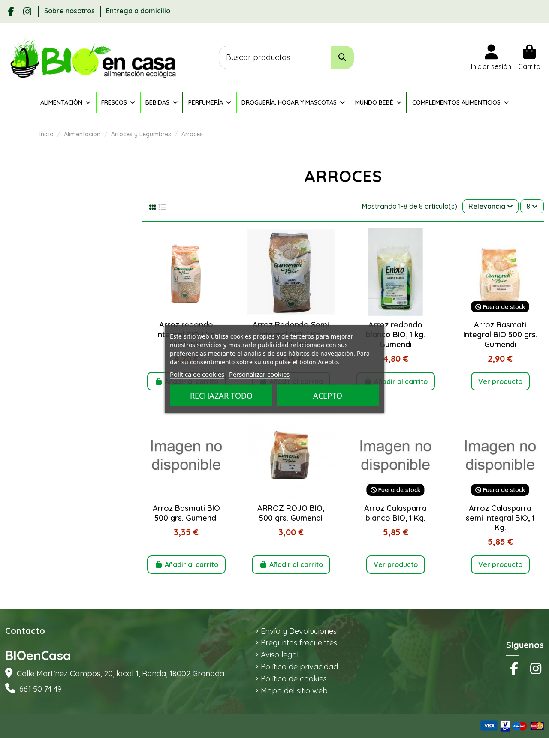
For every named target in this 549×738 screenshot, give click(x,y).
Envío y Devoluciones (299, 631)
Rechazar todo (221, 395)
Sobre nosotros (70, 10)
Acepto (327, 395)
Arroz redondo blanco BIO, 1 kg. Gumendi (395, 334)
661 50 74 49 (40, 689)
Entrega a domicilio (138, 10)
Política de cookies (294, 679)
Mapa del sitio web (294, 691)
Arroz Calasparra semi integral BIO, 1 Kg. (500, 517)
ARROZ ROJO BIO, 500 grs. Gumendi (290, 513)
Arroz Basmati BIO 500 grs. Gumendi (186, 513)
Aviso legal (280, 655)
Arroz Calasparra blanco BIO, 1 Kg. (395, 513)
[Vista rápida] (186, 312)
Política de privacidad (299, 667)
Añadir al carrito (401, 381)
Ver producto (500, 381)
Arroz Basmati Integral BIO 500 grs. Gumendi (500, 334)
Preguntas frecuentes (299, 643)
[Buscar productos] (342, 57)
